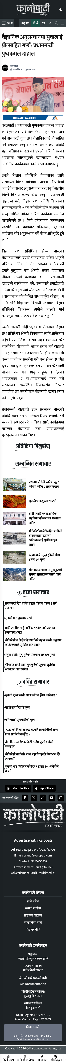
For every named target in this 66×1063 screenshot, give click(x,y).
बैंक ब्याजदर (42, 1060)
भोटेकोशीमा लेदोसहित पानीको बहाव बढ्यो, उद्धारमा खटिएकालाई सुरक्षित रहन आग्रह (45, 538)
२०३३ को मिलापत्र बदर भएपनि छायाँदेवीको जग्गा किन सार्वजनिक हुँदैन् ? (31, 732)
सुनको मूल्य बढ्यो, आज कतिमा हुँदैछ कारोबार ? (31, 695)
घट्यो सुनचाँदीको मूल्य (17, 707)
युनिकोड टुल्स (56, 1060)
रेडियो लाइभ (9, 1060)
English (25, 23)
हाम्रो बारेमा (33, 901)
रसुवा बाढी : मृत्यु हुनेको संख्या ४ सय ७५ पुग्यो (45, 557)
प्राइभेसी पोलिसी (33, 915)
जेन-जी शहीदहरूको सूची (33, 978)
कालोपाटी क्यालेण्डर (25, 1060)
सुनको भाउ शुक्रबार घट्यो (42, 501)
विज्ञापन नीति (33, 929)
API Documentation (33, 984)
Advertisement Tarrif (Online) (33, 867)
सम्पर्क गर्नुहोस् (33, 908)
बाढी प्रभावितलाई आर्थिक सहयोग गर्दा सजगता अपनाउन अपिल (45, 518)
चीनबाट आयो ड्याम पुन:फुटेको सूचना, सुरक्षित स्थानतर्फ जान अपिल (45, 574)
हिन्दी (35, 23)
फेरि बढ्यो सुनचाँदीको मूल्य (20, 720)
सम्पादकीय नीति (33, 922)
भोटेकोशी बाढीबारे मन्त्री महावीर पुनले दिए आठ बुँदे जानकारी (32, 756)
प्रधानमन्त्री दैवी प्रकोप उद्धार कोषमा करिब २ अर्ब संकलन (44, 484)
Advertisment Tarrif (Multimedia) (33, 873)
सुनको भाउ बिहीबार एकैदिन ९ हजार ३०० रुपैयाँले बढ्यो (32, 768)
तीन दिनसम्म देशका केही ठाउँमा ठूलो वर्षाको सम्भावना (29, 744)
